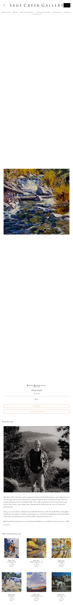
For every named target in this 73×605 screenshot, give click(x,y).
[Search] (4, 5)
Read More (7, 525)
